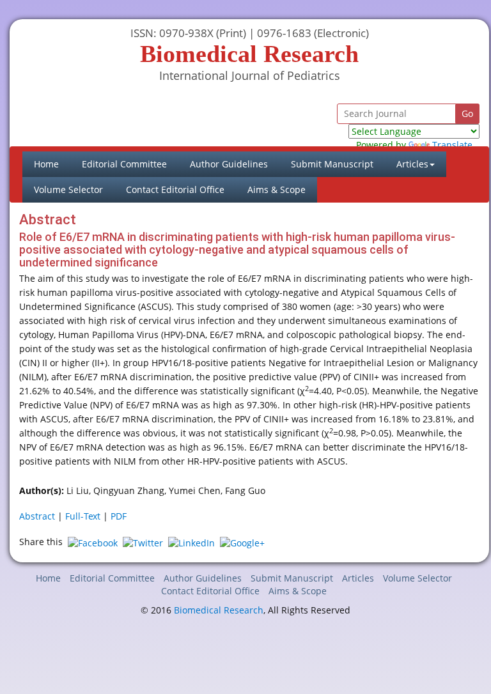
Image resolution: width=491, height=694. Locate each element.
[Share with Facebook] (93, 542)
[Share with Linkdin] (191, 542)
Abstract (37, 516)
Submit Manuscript (332, 164)
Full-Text (82, 516)
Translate (452, 145)
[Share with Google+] (242, 542)
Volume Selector (68, 189)
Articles (358, 578)
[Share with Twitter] (143, 542)
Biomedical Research (218, 610)
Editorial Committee (124, 164)
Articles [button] (412, 164)
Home (52, 163)
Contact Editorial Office (175, 189)
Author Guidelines (229, 164)
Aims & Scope (276, 189)
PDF (119, 516)
